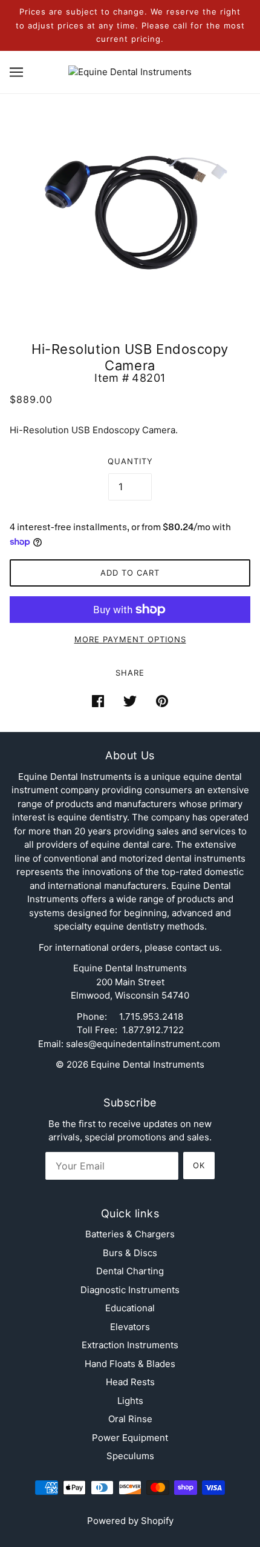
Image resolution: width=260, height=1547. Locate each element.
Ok (199, 1165)
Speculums (130, 1456)
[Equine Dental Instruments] (130, 71)
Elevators (130, 1326)
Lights (130, 1400)
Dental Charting (130, 1271)
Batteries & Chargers (130, 1234)
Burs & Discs (130, 1253)
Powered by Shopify (130, 1520)
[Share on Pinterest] (162, 701)
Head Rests (130, 1382)
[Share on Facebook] (98, 701)
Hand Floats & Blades (130, 1363)
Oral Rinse (130, 1419)
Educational (130, 1308)
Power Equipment (130, 1437)
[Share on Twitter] (130, 701)
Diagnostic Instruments (130, 1290)
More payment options (130, 639)
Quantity (130, 461)
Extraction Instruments (130, 1345)
